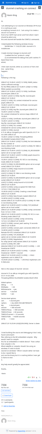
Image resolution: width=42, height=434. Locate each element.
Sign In (26, 3)
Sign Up (36, 3)
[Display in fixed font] (36, 377)
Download (7, 395)
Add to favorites (9, 406)
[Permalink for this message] (40, 377)
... (2, 75)
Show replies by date (33, 381)
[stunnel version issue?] (39, 7)
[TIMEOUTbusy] (2, 7)
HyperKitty (21, 431)
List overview (6, 391)
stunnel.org (11, 2)
